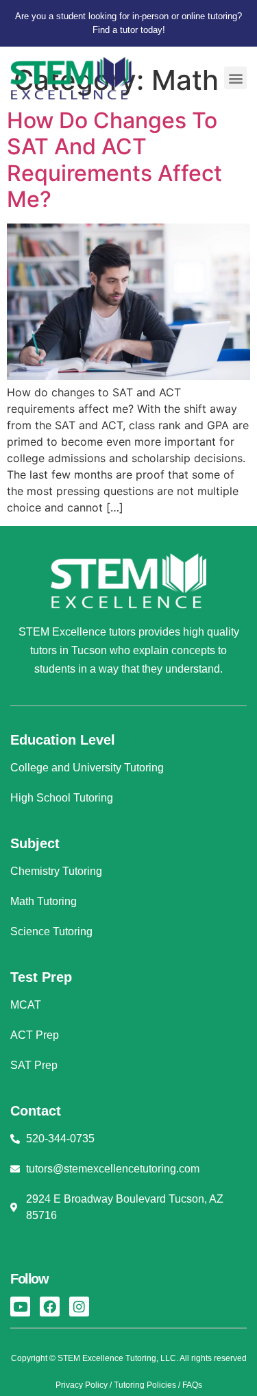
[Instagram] (79, 1306)
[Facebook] (50, 1306)
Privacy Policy (82, 1385)
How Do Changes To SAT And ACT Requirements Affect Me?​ (114, 160)
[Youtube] (20, 1306)
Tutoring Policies (145, 1385)
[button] (235, 78)
